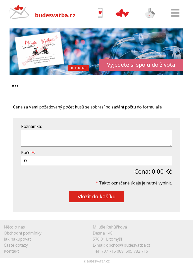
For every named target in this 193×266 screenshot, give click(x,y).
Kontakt (11, 251)
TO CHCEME (78, 68)
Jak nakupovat (17, 239)
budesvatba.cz (55, 15)
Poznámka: (31, 126)
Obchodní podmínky (22, 233)
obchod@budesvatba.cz (128, 245)
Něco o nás (14, 227)
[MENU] (175, 13)
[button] (14, 52)
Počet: (28, 152)
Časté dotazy (16, 245)
